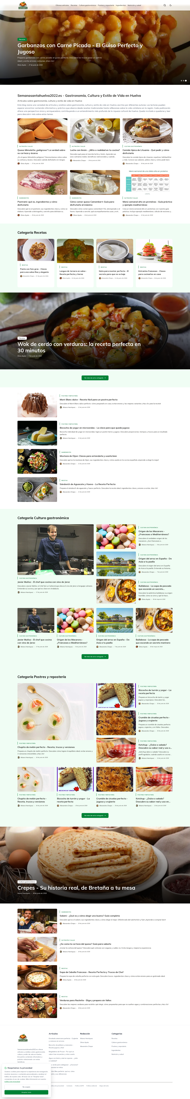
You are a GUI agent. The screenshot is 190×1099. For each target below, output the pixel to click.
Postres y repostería (106, 5)
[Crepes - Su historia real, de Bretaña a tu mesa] (95, 865)
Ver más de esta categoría (93, 378)
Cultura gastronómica (87, 5)
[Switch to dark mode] (171, 5)
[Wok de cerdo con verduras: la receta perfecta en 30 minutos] (95, 331)
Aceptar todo (26, 1092)
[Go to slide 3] (186, 81)
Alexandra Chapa (86, 1046)
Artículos (53, 1033)
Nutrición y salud (134, 5)
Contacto (69, 1086)
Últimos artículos (62, 5)
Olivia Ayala (21, 65)
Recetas (74, 5)
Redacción (85, 1033)
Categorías (117, 1033)
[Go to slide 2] (183, 80)
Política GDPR (79, 1086)
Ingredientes (121, 5)
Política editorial (91, 1086)
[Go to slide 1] (181, 80)
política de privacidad (12, 1082)
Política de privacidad (57, 1086)
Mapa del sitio (104, 1086)
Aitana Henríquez (23, 893)
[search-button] (165, 5)
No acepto (26, 1087)
